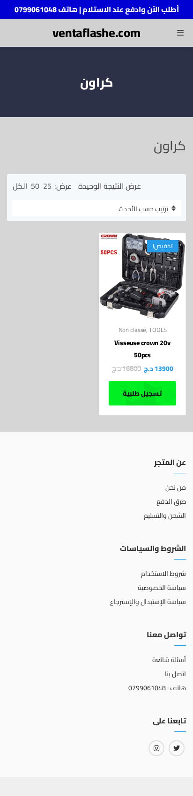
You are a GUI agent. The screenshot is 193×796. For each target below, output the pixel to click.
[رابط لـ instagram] (156, 748)
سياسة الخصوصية (162, 588)
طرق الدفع (171, 501)
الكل (20, 186)
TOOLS (157, 329)
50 (35, 186)
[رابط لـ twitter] (177, 748)
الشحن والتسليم (165, 515)
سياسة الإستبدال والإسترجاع (148, 602)
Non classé (133, 329)
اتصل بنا (175, 674)
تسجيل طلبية (142, 393)
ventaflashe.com (96, 32)
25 (47, 186)
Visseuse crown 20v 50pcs (142, 349)
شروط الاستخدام (163, 574)
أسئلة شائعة (169, 660)
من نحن (175, 487)
